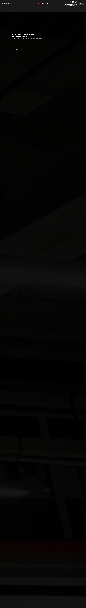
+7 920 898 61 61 (73, 2)
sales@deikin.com (74, 3)
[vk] (2, 3)
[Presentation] (10, 3)
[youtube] (6, 3)
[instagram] (4, 3)
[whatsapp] (8, 3)
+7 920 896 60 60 (73, 1)
